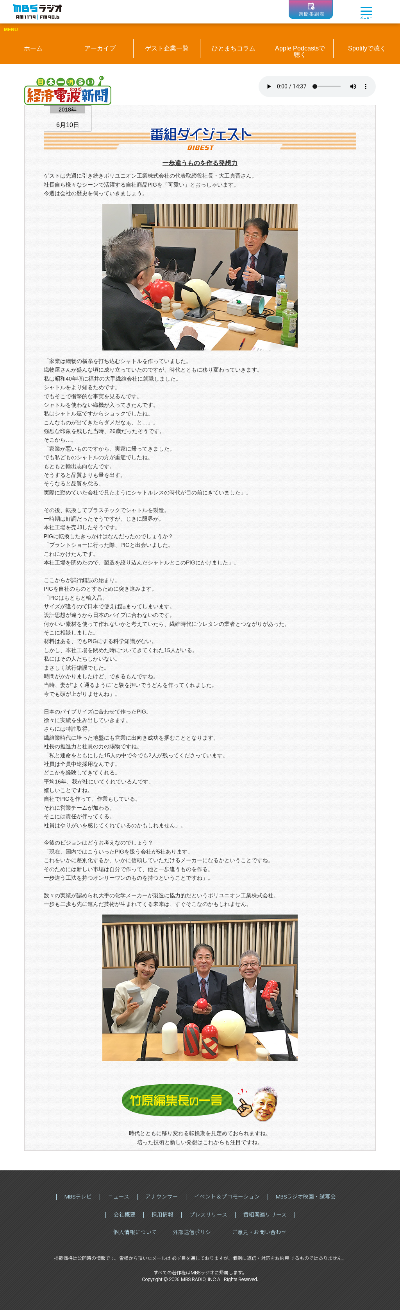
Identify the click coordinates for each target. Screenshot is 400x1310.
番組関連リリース (265, 1214)
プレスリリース (208, 1214)
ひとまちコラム (233, 48)
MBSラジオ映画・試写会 (306, 1196)
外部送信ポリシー (194, 1232)
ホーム (33, 48)
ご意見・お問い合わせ (259, 1232)
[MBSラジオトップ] (37, 12)
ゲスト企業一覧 (167, 48)
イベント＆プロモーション (227, 1196)
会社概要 (125, 1214)
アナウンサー (161, 1196)
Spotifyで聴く (367, 48)
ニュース (118, 1196)
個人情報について (135, 1232)
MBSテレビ (78, 1196)
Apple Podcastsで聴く (300, 51)
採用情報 (162, 1214)
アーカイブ (100, 48)
